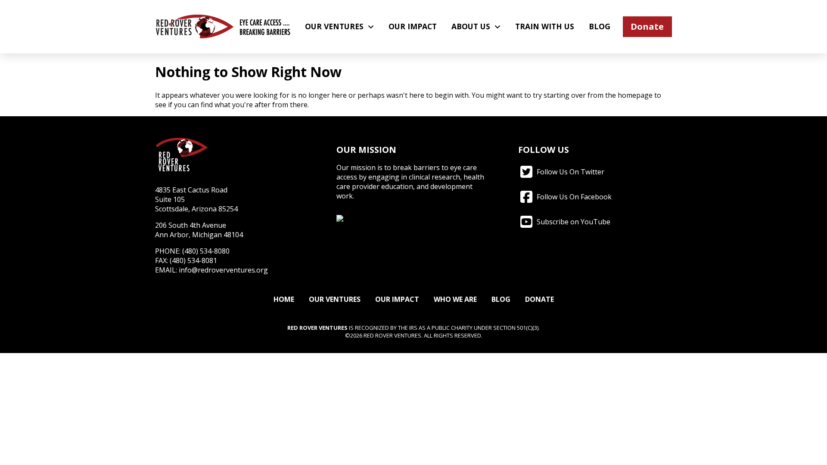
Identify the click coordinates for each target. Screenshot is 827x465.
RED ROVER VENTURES (317, 328)
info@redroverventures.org (223, 270)
